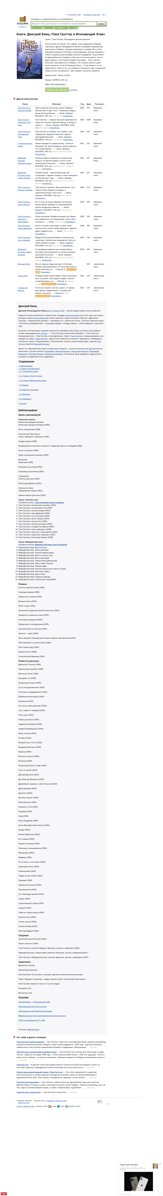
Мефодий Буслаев (41, 344)
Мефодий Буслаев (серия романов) (51, 545)
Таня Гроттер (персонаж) (28, 1082)
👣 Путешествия (23, 1102)
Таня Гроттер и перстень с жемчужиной (24, 219)
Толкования (36, 28)
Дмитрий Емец (33, 1029)
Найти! (101, 24)
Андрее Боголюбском (54, 354)
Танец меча (23, 276)
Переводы (49, 28)
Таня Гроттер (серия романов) (49, 502)
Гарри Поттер (41, 339)
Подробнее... (68, 116)
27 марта (55, 311)
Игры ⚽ (73, 28)
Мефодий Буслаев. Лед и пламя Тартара (24, 175)
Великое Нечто (24, 264)
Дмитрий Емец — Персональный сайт (34, 1002)
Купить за (57, 89)
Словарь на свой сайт (91, 15)
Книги (61, 28)
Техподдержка (49, 1100)
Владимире (49, 351)
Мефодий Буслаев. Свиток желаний (24, 252)
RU (103, 15)
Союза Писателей (41, 318)
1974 (62, 311)
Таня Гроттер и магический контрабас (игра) (37, 1052)
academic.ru (22, 27)
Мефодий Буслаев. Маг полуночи (32, 547)
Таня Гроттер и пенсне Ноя (29, 1092)
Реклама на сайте (61, 1100)
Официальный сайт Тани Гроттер (32, 1006)
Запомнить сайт (75, 15)
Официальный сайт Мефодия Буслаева (35, 1011)
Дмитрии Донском (62, 351)
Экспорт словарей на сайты (26, 1106)
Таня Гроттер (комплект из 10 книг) (24, 122)
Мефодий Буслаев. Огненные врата (24, 160)
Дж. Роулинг (42, 333)
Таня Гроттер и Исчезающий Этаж (24, 134)
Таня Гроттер (76, 336)
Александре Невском (80, 351)
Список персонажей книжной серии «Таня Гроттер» (40, 1072)
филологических (73, 315)
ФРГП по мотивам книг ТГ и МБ (31, 1020)
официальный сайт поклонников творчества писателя (42, 1016)
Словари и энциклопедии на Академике (52, 19)
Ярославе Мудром (36, 354)
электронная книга (49, 284)
